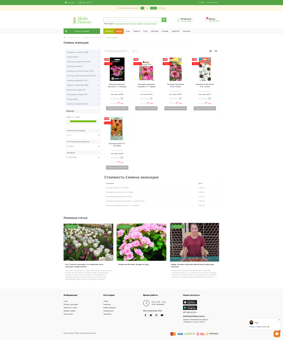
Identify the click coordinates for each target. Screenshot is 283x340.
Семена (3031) (73, 57)
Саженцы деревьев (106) (77, 80)
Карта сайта (68, 314)
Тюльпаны (107, 314)
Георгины (107, 304)
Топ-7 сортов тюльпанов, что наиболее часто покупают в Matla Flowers (84, 265)
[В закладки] (127, 59)
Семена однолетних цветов (92, 37)
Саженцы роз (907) (74, 66)
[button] (71, 2)
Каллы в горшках (150, 24)
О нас (127, 31)
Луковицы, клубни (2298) (77, 52)
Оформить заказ (214, 21)
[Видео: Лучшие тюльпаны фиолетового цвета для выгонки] (194, 242)
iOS (142, 8)
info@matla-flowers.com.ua (194, 316)
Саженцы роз (108, 311)
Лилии (105, 301)
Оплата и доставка (71, 304)
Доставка (154, 31)
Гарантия (175, 31)
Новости (136, 31)
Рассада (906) (72, 99)
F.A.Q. (145, 31)
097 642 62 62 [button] (189, 312)
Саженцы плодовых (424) (77, 104)
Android (153, 8)
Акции (119, 31)
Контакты (186, 31)
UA (200, 2)
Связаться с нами (70, 308)
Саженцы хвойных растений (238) (81, 75)
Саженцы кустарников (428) (78, 61)
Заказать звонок (186, 21)
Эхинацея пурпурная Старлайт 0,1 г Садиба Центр (146, 86)
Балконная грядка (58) (76, 90)
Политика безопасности (88, 333)
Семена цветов (74, 37)
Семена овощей (109, 308)
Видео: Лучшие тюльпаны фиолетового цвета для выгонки (192, 265)
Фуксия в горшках (136, 24)
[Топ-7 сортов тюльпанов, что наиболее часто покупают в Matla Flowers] (88, 242)
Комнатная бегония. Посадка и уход (133, 264)
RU (203, 2)
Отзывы (165, 31)
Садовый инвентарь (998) (78, 85)
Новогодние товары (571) (77, 94)
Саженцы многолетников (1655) (80, 71)
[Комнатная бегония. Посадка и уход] (141, 242)
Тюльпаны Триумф (122, 24)
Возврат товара (70, 311)
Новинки (109, 31)
